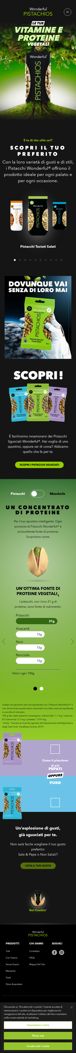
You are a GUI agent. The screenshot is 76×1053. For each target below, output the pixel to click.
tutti (8, 951)
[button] (15, 260)
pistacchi (18, 494)
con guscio (11, 957)
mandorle (57, 494)
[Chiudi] (72, 1007)
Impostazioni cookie (38, 1024)
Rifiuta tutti (38, 1035)
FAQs (32, 957)
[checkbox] (55, 749)
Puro (55, 783)
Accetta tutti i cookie (38, 1046)
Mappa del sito (37, 964)
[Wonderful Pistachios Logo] (38, 12)
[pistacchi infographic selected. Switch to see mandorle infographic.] (37, 493)
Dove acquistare (14, 984)
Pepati (55, 769)
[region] (38, 1027)
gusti (8, 977)
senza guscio (12, 964)
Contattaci (34, 951)
